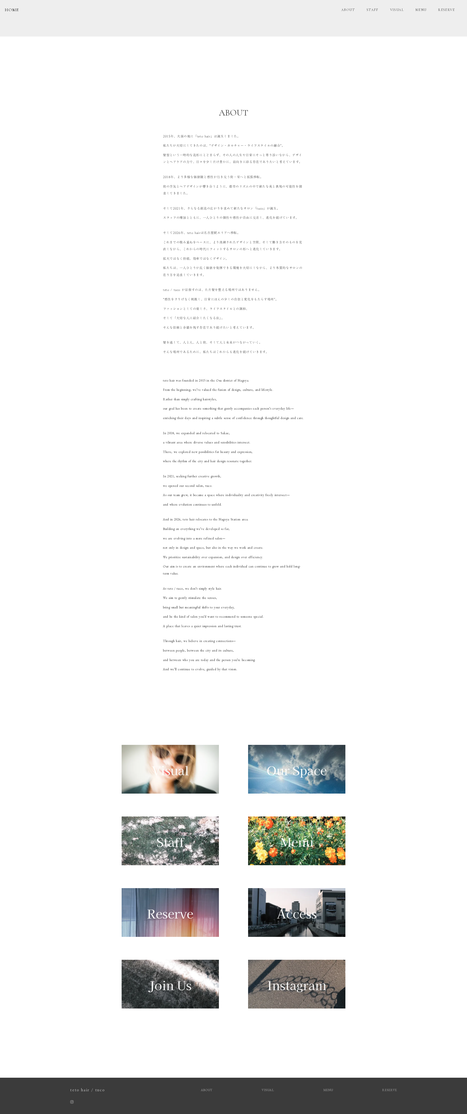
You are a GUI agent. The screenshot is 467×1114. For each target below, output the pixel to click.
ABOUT (348, 10)
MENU (421, 10)
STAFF (372, 10)
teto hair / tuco (87, 1090)
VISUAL (397, 10)
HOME (12, 9)
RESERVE (446, 10)
